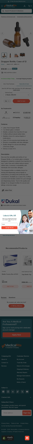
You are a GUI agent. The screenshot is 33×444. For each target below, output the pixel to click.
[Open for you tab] (27, 438)
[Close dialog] (32, 211)
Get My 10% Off (9, 227)
